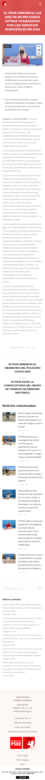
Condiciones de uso (22, 718)
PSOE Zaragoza (22, 760)
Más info (31, 773)
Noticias (7, 46)
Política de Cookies (22, 727)
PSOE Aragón (22, 755)
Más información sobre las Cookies (22, 731)
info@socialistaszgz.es (22, 711)
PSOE (22, 764)
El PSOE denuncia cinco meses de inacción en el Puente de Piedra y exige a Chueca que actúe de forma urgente (30, 474)
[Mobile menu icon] (40, 3)
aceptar (22, 777)
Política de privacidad (22, 722)
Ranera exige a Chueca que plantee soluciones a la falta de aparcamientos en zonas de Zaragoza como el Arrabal (30, 420)
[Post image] (9, 417)
